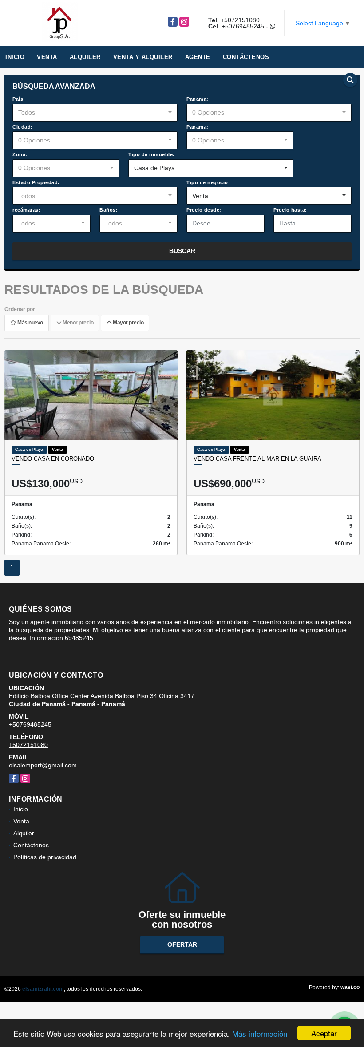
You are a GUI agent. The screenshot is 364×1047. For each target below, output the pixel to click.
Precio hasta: (290, 210)
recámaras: (26, 210)
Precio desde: (204, 210)
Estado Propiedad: (36, 182)
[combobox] (95, 113)
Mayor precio (127, 323)
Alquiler (85, 57)
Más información (259, 1033)
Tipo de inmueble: (151, 154)
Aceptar (324, 1033)
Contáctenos (246, 57)
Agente (197, 57)
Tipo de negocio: (208, 182)
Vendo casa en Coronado (53, 458)
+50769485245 (243, 26)
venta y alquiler (143, 57)
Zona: (20, 154)
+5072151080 (240, 20)
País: (18, 99)
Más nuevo (29, 323)
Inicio (14, 57)
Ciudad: (22, 127)
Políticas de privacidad (44, 857)
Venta (47, 57)
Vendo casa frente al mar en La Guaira (257, 458)
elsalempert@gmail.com (43, 765)
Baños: (108, 210)
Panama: (197, 99)
